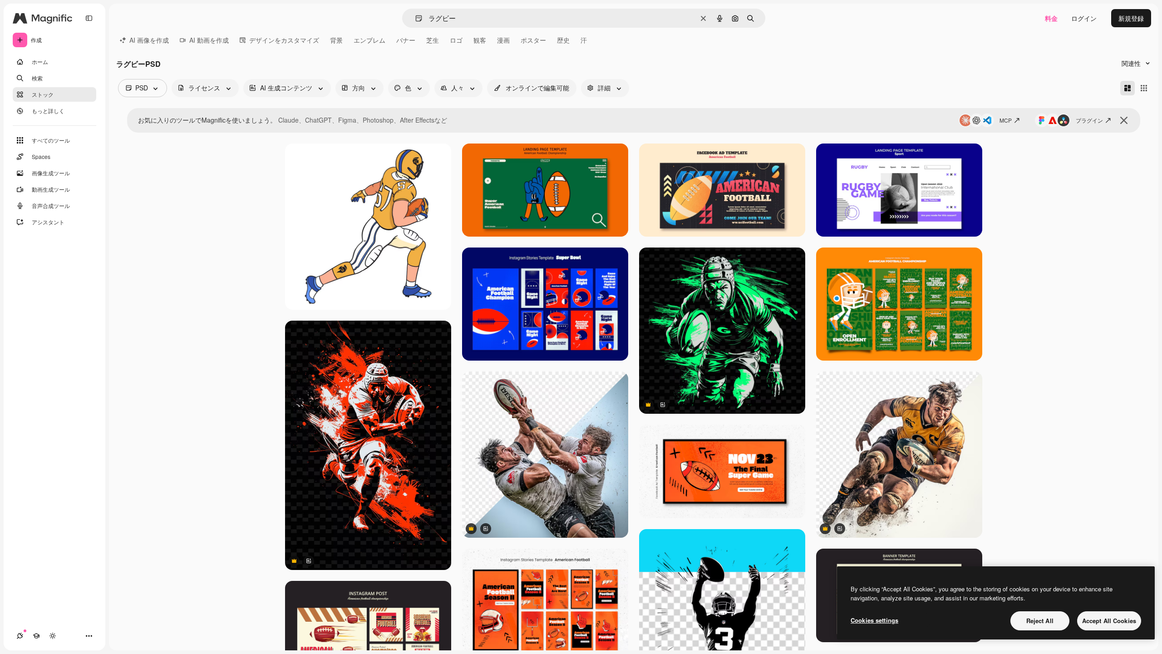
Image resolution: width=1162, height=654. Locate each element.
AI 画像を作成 (149, 40)
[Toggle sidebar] (89, 18)
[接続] (20, 636)
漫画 (503, 40)
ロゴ (456, 40)
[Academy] (36, 636)
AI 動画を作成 (209, 40)
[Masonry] (1127, 88)
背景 (336, 40)
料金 (1051, 18)
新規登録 (1131, 18)
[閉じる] (1123, 120)
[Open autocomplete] (415, 18)
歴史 (563, 40)
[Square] (1144, 88)
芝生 (432, 40)
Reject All (1040, 620)
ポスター (533, 40)
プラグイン (1089, 120)
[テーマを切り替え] (52, 636)
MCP (1006, 120)
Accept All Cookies (1109, 620)
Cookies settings (874, 620)
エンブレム (369, 40)
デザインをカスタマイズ (284, 40)
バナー (405, 40)
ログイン (1084, 18)
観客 (479, 40)
